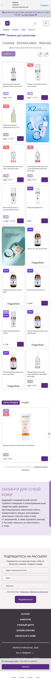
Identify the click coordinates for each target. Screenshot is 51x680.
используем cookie (11, 661)
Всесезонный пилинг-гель (36, 290)
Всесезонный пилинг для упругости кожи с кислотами (12, 85)
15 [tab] (36, 47)
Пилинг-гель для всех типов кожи (12, 291)
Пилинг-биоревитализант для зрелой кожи (37, 332)
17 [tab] (40, 47)
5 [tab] (17, 47)
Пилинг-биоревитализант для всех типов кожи (13, 373)
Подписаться (25, 599)
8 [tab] (23, 47)
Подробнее (38, 262)
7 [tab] (21, 47)
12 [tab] (31, 47)
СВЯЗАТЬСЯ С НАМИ (25, 636)
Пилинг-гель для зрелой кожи (37, 249)
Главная (6, 30)
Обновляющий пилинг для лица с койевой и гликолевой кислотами (37, 374)
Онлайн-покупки (25, 631)
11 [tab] (29, 47)
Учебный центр (25, 625)
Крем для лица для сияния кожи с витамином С (19, 445)
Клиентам (25, 620)
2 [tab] (12, 47)
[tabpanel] (8, 43)
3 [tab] (14, 47)
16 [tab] (38, 47)
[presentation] (2, 435)
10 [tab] (27, 47)
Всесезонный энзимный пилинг (11, 332)
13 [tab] (33, 47)
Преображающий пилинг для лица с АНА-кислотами (13, 167)
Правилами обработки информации (34, 592)
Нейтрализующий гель (35, 207)
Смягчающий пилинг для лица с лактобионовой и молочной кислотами (37, 169)
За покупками (28, 15)
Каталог (15, 30)
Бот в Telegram (23, 653)
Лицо (23, 30)
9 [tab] (25, 47)
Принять (25, 667)
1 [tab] (10, 47)
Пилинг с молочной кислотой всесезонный (37, 85)
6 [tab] (19, 47)
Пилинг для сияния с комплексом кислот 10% (11, 126)
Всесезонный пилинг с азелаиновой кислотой (11, 209)
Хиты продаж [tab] (10, 403)
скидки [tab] (25, 403)
